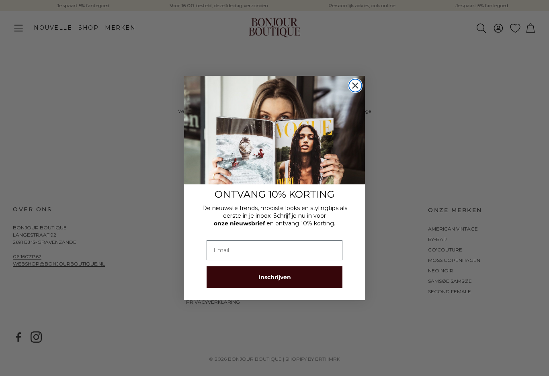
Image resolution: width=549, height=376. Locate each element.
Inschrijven (274, 277)
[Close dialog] (355, 85)
